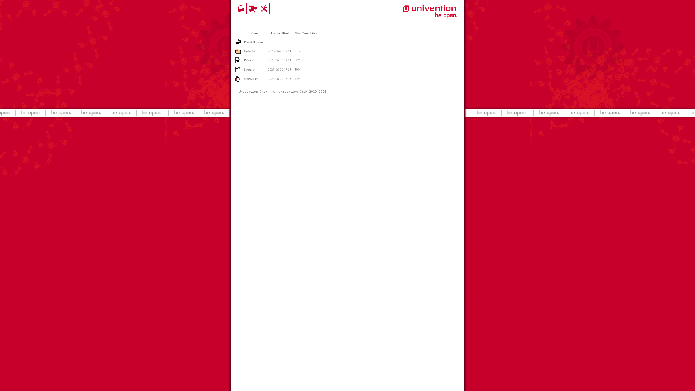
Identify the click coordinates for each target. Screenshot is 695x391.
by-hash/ (249, 51)
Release (248, 60)
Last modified (280, 33)
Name (254, 33)
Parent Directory (254, 42)
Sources (249, 69)
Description (309, 33)
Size (297, 33)
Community (253, 8)
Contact (241, 8)
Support (265, 8)
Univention (419, 14)
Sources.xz (251, 79)
